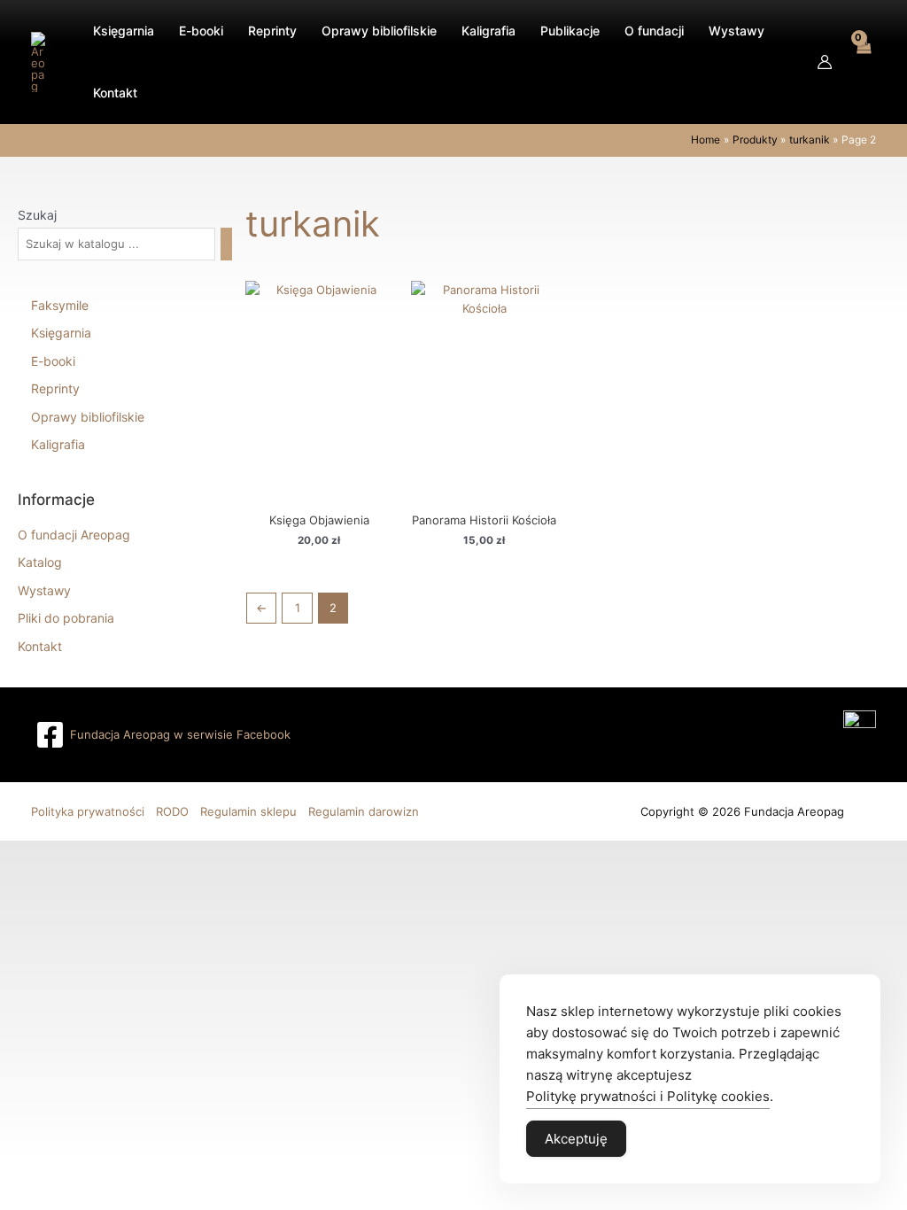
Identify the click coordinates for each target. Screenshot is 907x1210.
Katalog (40, 562)
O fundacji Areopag (74, 534)
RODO (172, 811)
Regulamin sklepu (248, 811)
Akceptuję (576, 1138)
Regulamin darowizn (363, 811)
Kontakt (40, 646)
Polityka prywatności (87, 811)
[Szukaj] (226, 244)
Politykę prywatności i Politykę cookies (648, 1096)
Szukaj (37, 214)
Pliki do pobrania (66, 617)
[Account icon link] (825, 62)
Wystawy (44, 590)
